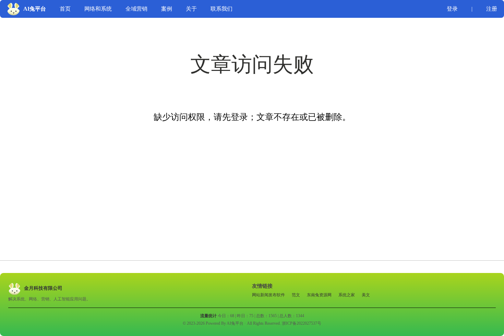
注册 (491, 9)
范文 (296, 295)
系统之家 (346, 295)
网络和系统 (98, 9)
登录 (452, 9)
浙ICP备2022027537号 (301, 323)
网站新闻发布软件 (268, 295)
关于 (191, 9)
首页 (65, 9)
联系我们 (221, 9)
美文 (366, 295)
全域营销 (136, 9)
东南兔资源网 (319, 295)
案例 (166, 9)
